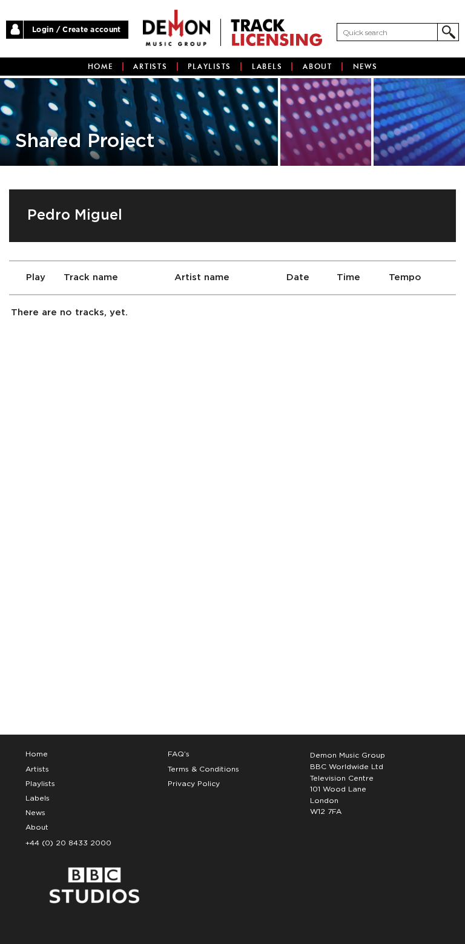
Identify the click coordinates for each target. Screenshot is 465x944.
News (365, 66)
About (317, 66)
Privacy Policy (194, 783)
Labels (267, 66)
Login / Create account (76, 29)
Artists (150, 66)
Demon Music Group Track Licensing (176, 28)
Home (100, 66)
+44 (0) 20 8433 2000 (68, 843)
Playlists (209, 66)
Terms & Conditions (203, 769)
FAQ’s (179, 754)
